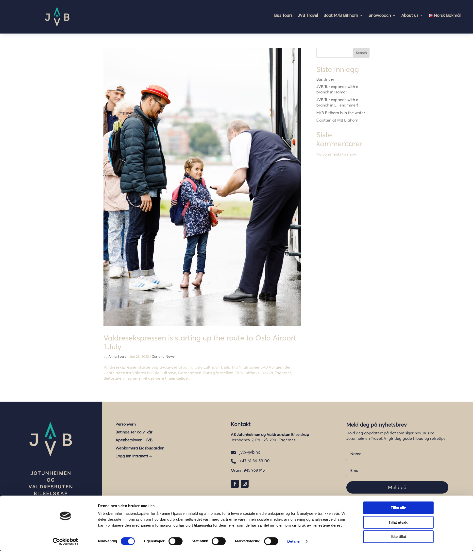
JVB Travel (308, 16)
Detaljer (294, 541)
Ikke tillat (398, 536)
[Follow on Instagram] (245, 484)
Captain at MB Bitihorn (337, 120)
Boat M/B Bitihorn (340, 16)
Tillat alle (398, 508)
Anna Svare (117, 356)
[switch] (176, 541)
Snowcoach (380, 16)
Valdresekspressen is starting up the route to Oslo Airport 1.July (199, 342)
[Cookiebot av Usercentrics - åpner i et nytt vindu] (65, 541)
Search (361, 53)
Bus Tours (283, 16)
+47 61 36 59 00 (254, 460)
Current (158, 356)
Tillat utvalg (398, 522)
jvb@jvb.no (249, 452)
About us (409, 16)
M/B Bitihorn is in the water (340, 112)
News (170, 356)
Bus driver (325, 79)
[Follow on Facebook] (235, 484)
